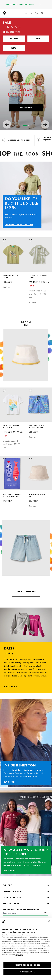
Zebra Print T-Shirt (10, 276)
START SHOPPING (26, 591)
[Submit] (45, 912)
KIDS (13, 48)
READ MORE (10, 686)
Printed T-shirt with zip (11, 426)
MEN (38, 39)
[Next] (40, 4)
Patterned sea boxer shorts (36, 426)
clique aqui (19, 955)
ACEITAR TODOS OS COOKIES (27, 965)
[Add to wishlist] (4, 240)
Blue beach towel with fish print (12, 495)
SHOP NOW (26, 108)
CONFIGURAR (26, 972)
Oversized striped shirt (38, 276)
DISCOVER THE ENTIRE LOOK (19, 225)
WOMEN (14, 39)
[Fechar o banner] (49, 921)
